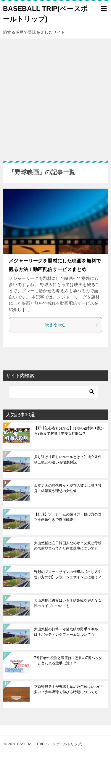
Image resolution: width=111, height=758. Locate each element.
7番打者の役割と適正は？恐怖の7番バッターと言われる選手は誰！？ (68, 660)
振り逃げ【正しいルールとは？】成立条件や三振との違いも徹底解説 (68, 459)
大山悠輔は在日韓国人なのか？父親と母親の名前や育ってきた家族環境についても (68, 545)
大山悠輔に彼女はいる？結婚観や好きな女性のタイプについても (68, 603)
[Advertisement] (55, 96)
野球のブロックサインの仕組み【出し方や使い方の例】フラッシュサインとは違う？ (68, 574)
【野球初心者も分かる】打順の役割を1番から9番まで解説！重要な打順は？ (69, 431)
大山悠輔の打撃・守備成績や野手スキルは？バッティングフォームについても (66, 632)
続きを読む (55, 324)
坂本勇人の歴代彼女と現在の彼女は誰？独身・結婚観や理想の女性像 (68, 488)
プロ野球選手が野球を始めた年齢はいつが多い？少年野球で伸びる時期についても (68, 689)
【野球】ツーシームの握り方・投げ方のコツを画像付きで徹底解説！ (68, 517)
